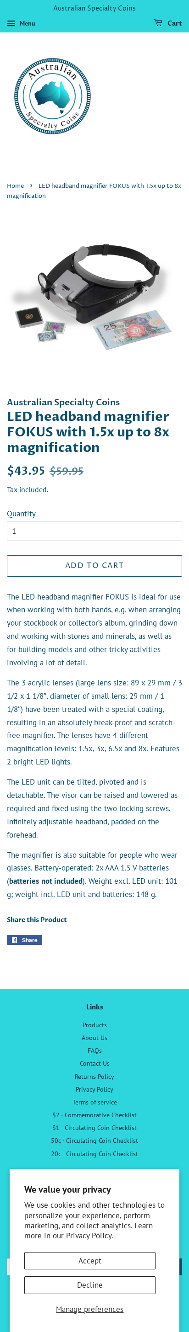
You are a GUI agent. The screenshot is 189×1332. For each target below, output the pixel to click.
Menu (26, 23)
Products (95, 1024)
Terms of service (94, 1102)
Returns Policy (94, 1076)
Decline (90, 1285)
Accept (89, 1261)
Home (15, 186)
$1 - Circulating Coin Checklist (94, 1127)
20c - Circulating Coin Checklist (94, 1153)
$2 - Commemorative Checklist (94, 1114)
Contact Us (95, 1063)
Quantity (21, 514)
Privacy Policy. (89, 1236)
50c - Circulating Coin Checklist (94, 1140)
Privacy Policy (94, 1089)
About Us (94, 1037)
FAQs (95, 1050)
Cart (174, 23)
